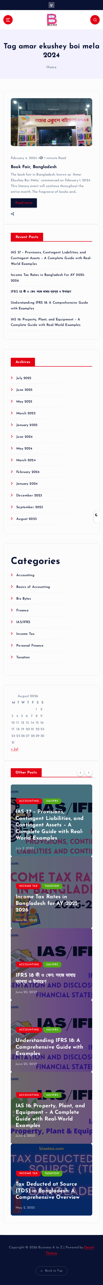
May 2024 (24, 448)
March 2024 (25, 460)
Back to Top (54, 1270)
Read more (23, 203)
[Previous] (80, 772)
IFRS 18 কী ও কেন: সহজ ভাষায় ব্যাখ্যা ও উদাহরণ (41, 292)
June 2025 (24, 390)
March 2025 (25, 413)
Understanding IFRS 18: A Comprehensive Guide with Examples (49, 1047)
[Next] (88, 772)
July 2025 (23, 378)
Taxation (23, 657)
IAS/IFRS (23, 622)
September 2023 (29, 507)
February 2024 (28, 472)
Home (51, 67)
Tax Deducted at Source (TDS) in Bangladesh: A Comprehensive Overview (48, 1191)
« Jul (14, 749)
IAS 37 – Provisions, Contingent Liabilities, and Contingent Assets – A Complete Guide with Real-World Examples (51, 258)
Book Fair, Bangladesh (34, 167)
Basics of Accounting (33, 587)
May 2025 (24, 402)
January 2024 (27, 484)
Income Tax (25, 634)
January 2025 (26, 425)
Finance (22, 610)
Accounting (25, 575)
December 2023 (29, 495)
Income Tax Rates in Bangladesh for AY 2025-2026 (47, 903)
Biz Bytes (23, 599)
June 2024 (24, 437)
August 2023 (26, 519)
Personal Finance (30, 646)
